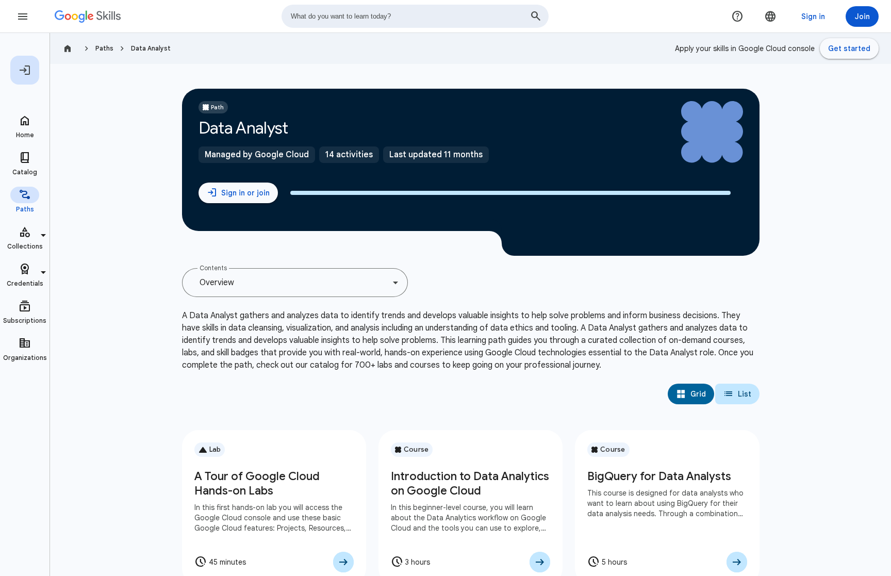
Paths (104, 48)
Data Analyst (151, 48)
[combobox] (415, 16)
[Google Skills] (88, 16)
